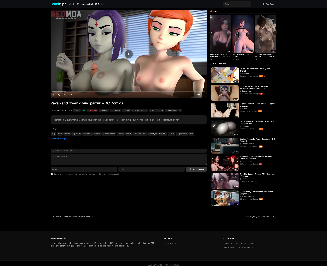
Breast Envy (87, 134)
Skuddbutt (116, 110)
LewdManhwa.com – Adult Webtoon (239, 247)
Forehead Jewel (140, 134)
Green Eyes (152, 134)
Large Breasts (182, 134)
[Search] (255, 4)
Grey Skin (162, 134)
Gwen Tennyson (157, 110)
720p (198, 95)
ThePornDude (268, 4)
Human (171, 134)
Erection (121, 134)
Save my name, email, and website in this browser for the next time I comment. (86, 174)
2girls (60, 134)
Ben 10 (76, 4)
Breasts (97, 134)
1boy (53, 134)
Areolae (67, 134)
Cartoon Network (141, 110)
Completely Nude (108, 134)
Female (129, 134)
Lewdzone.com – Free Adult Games (239, 243)
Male (191, 134)
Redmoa (105, 110)
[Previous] (211, 33)
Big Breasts (76, 134)
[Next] (275, 33)
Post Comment (197, 169)
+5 (180, 110)
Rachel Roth (172, 110)
